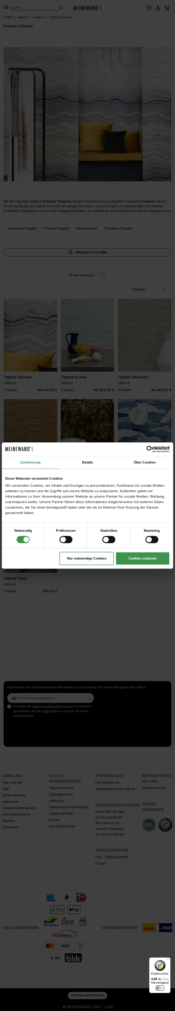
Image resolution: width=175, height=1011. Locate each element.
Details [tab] (87, 462)
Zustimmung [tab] (30, 462)
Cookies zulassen (143, 558)
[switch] (65, 539)
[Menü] (167, 960)
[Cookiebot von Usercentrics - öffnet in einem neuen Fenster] (150, 449)
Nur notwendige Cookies (86, 558)
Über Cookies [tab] (145, 462)
